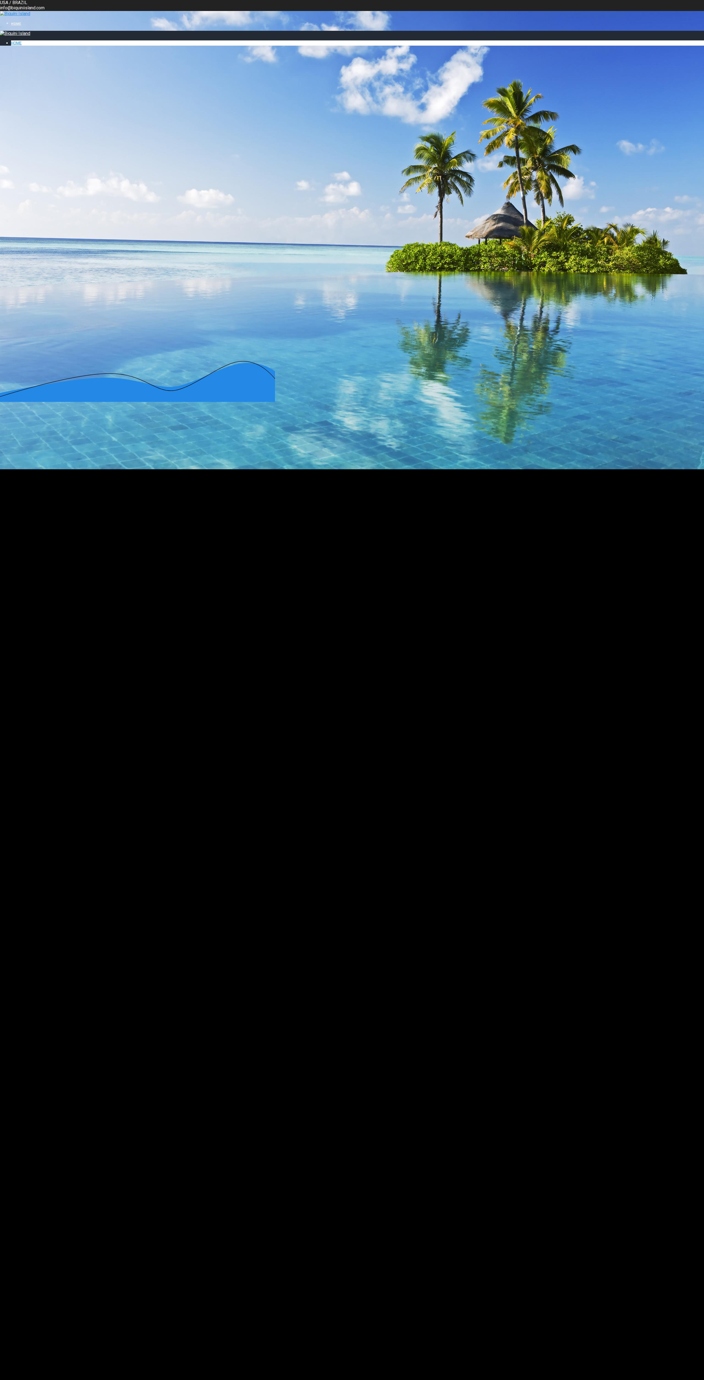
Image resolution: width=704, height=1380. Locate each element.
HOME (16, 24)
